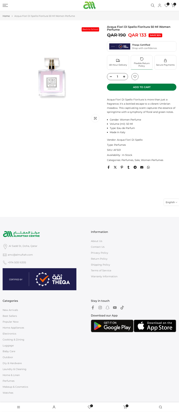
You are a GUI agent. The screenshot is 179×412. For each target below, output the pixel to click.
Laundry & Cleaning (14, 369)
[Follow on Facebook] (93, 308)
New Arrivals (10, 310)
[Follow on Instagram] (100, 308)
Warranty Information (104, 276)
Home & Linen (11, 375)
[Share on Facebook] (108, 167)
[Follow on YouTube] (115, 308)
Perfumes (120, 144)
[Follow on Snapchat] (107, 308)
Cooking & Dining (13, 339)
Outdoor (8, 357)
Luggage (8, 345)
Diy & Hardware (12, 363)
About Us (96, 241)
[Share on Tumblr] (128, 167)
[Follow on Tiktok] (122, 308)
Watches (8, 392)
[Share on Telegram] (135, 167)
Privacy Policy (99, 252)
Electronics (9, 333)
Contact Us (98, 246)
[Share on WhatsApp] (148, 167)
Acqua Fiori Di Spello (130, 139)
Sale (137, 160)
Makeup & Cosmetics (15, 386)
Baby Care (9, 351)
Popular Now (11, 321)
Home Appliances (13, 327)
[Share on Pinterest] (121, 167)
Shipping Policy (100, 264)
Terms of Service (101, 270)
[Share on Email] (141, 167)
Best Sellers (10, 316)
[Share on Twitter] (115, 167)
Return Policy (99, 258)
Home (6, 16)
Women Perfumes (152, 160)
